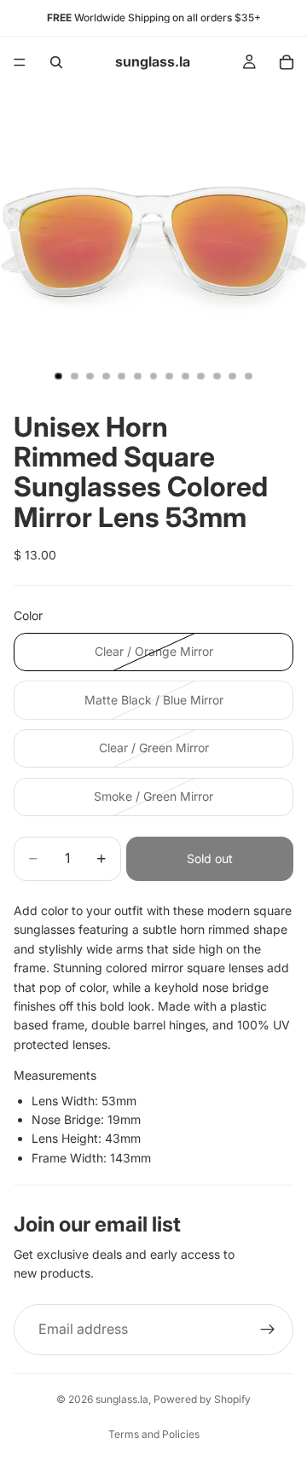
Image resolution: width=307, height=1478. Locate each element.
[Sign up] (268, 1330)
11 (216, 376)
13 (248, 376)
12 (232, 376)
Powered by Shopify (202, 1399)
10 (201, 376)
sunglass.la (122, 1399)
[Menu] (19, 62)
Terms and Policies (154, 1434)
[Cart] (286, 62)
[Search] (56, 62)
